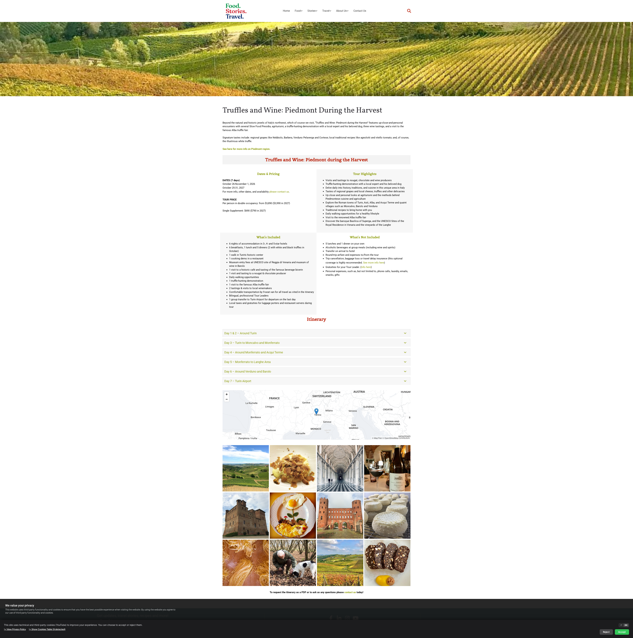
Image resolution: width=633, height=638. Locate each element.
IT (621, 625)
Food (298, 10)
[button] (316, 411)
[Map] (316, 415)
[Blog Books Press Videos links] (316, 11)
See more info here (373, 262)
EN (626, 625)
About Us (341, 10)
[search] (409, 11)
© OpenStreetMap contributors (396, 438)
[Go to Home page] (236, 11)
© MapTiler (377, 438)
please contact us (279, 191)
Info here (366, 267)
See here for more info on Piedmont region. (246, 148)
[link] (298, 11)
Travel (325, 10)
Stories (311, 10)
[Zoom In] (226, 394)
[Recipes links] (301, 11)
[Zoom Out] (226, 399)
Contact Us (359, 10)
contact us (350, 592)
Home (286, 10)
